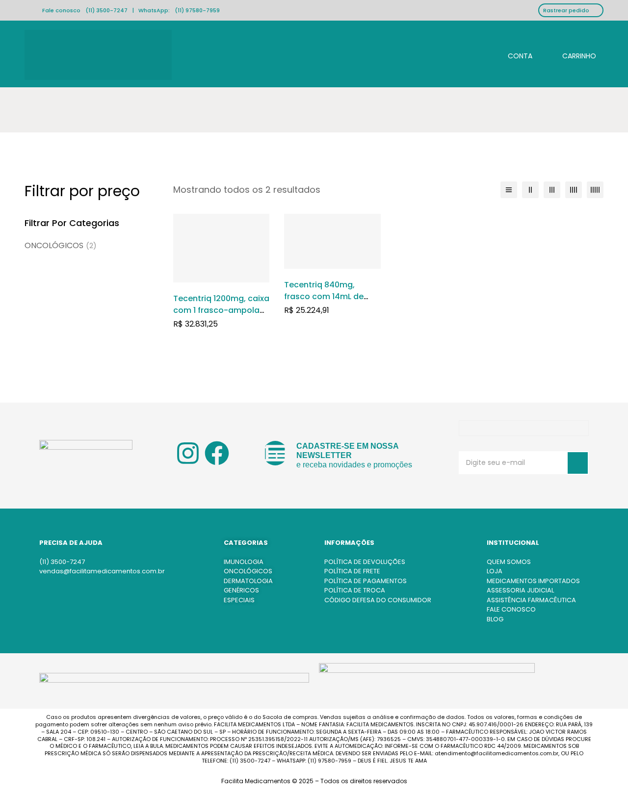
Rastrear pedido (566, 10)
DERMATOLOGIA (248, 581)
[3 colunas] (552, 189)
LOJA (494, 571)
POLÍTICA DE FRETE (352, 571)
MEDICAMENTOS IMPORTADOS (533, 581)
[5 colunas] (595, 189)
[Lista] (508, 189)
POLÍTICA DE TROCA (354, 590)
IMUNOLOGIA (243, 561)
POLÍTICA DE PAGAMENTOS (365, 581)
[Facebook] (217, 453)
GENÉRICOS (241, 590)
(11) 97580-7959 (197, 10)
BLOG (495, 619)
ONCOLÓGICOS (61, 245)
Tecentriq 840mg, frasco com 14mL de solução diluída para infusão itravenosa (325, 302)
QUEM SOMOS (509, 561)
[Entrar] (512, 55)
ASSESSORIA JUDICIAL (520, 590)
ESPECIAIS (239, 600)
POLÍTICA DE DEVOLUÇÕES (364, 561)
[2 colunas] (530, 189)
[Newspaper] (275, 453)
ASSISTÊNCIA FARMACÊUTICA (531, 600)
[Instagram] (188, 453)
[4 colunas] (573, 189)
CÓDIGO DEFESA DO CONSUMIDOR (377, 600)
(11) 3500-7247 (106, 10)
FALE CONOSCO (511, 609)
